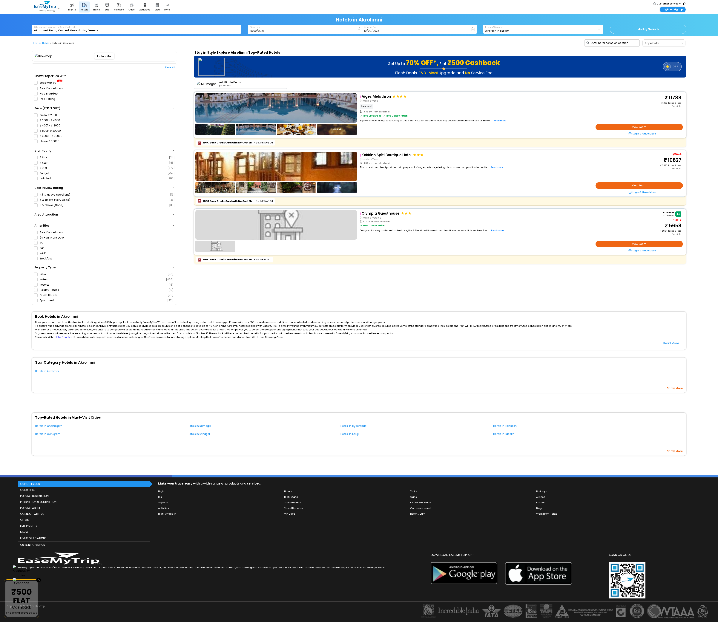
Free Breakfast (49, 93)
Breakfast (46, 258)
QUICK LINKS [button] (27, 490)
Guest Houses (106, 295)
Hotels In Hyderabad (353, 426)
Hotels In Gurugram (47, 434)
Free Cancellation (51, 88)
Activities (163, 508)
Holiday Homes (106, 290)
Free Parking (48, 98)
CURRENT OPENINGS (32, 545)
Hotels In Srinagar (199, 434)
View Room (639, 127)
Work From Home (546, 514)
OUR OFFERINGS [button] (30, 484)
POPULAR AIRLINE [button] (30, 508)
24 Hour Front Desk (52, 237)
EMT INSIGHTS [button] (28, 526)
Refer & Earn (417, 514)
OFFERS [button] (24, 520)
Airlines (540, 497)
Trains (414, 491)
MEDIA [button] (24, 532)
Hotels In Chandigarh (48, 426)
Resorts (106, 284)
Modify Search (648, 29)
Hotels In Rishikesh (505, 426)
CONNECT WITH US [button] (32, 514)
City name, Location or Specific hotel (54, 27)
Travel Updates (293, 508)
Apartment (106, 300)
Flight (161, 491)
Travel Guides (292, 502)
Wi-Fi (43, 253)
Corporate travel (420, 508)
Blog (539, 508)
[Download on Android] (464, 583)
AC (42, 243)
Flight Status (291, 497)
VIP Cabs (289, 514)
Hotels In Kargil (349, 434)
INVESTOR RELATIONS (33, 538)
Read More (671, 343)
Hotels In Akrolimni (47, 371)
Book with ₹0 (51, 83)
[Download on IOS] (538, 583)
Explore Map (104, 56)
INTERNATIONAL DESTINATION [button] (38, 502)
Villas (106, 274)
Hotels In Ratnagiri (199, 426)
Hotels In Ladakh (503, 434)
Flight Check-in (167, 514)
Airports (163, 502)
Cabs (413, 497)
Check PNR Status (420, 502)
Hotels (106, 279)
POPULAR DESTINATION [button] (34, 496)
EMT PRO (541, 502)
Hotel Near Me (63, 337)
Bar (42, 248)
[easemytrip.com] (47, 11)
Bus (160, 497)
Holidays (541, 491)
